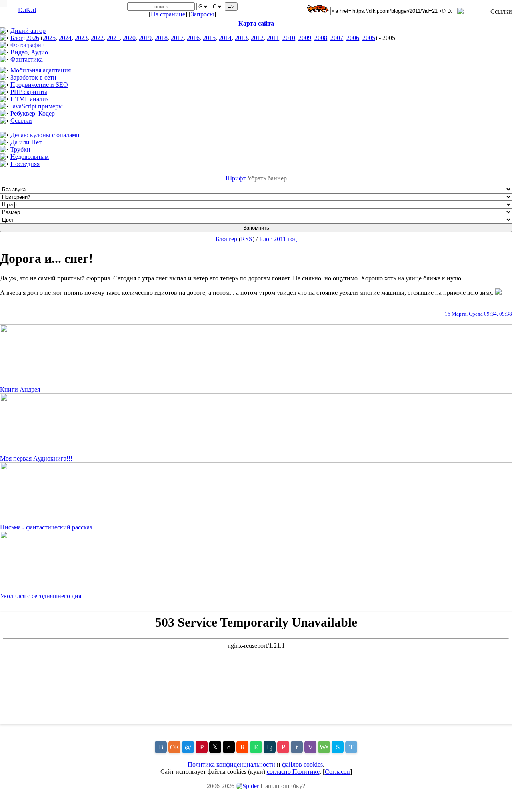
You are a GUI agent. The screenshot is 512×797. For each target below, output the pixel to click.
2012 (257, 37)
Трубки (20, 149)
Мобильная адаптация (40, 70)
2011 (273, 37)
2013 (241, 37)
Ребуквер (22, 113)
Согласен (337, 771)
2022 (97, 37)
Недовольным (29, 156)
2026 (32, 37)
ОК (174, 747)
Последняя (25, 163)
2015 (209, 37)
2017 (177, 37)
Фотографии (27, 45)
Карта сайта (256, 23)
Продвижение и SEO (39, 84)
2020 (129, 37)
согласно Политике (293, 771)
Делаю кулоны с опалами (45, 135)
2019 (145, 37)
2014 (225, 37)
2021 (113, 37)
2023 (81, 37)
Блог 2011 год (278, 239)
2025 (49, 37)
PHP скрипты (28, 91)
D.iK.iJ (27, 9)
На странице (168, 14)
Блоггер (226, 239)
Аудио (39, 52)
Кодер (46, 113)
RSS (246, 239)
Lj (270, 747)
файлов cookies (302, 764)
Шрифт (236, 178)
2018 (161, 37)
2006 (352, 37)
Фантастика (26, 59)
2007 (336, 37)
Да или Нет (26, 142)
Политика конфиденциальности (231, 764)
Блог (16, 37)
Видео (19, 52)
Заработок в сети (33, 77)
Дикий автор (28, 30)
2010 (288, 37)
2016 (193, 37)
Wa (324, 747)
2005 (368, 37)
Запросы (202, 14)
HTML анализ (29, 99)
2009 (304, 37)
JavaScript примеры (36, 106)
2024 (65, 37)
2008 (320, 37)
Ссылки (21, 120)
